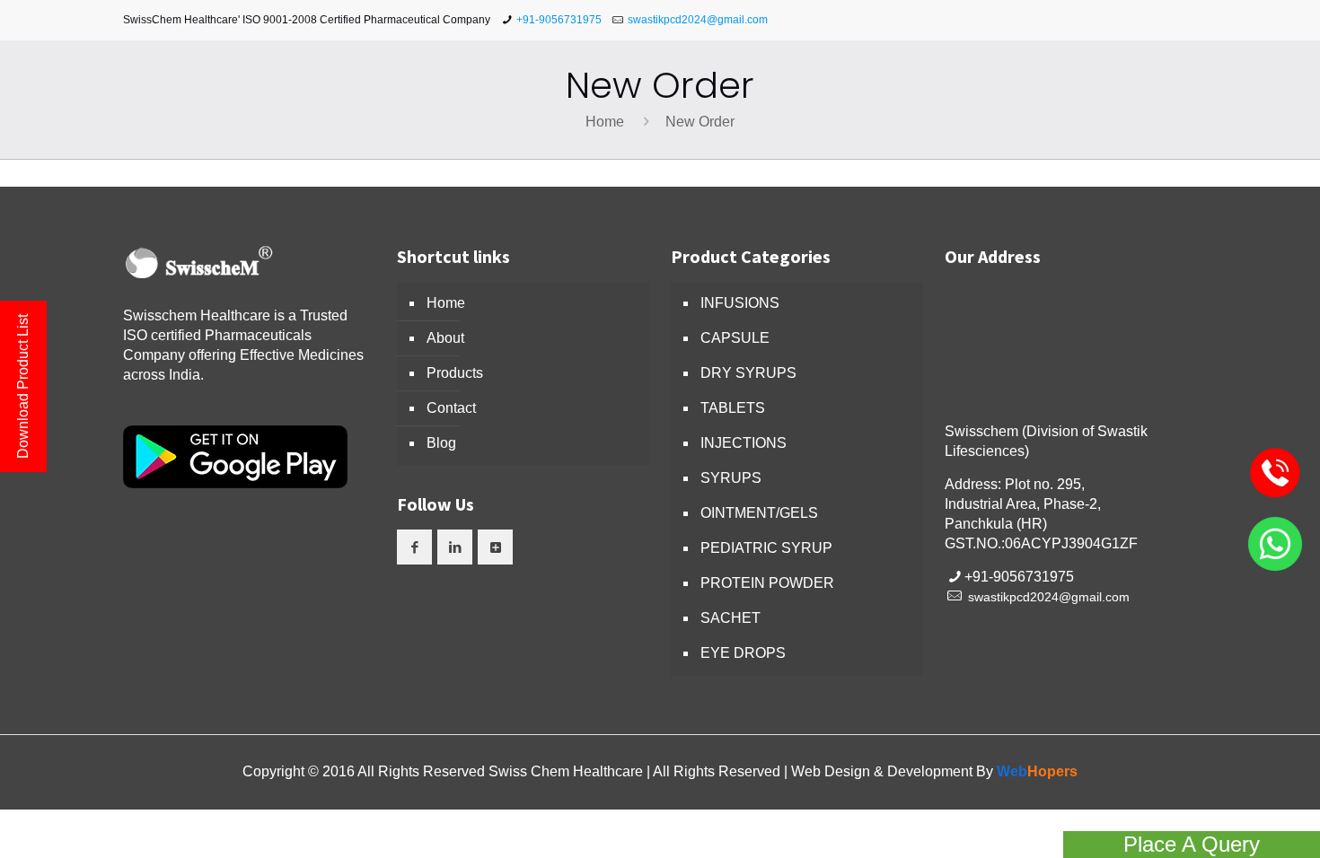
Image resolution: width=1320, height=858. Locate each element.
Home (604, 121)
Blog (441, 443)
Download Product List (23, 386)
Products (455, 373)
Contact (451, 408)
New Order (700, 121)
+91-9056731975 (559, 19)
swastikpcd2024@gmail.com (698, 19)
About (445, 338)
